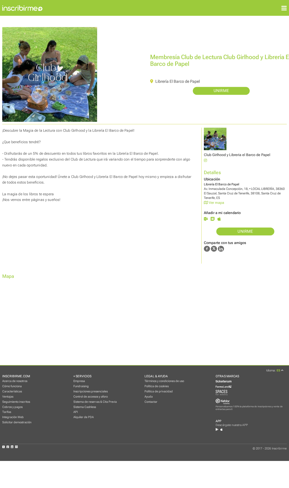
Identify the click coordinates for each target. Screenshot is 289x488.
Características (12, 391)
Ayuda (148, 396)
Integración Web (13, 417)
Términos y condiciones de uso (164, 381)
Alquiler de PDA (83, 417)
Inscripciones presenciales (90, 391)
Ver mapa (216, 202)
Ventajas (7, 396)
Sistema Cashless (84, 407)
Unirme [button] (221, 91)
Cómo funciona (12, 386)
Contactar (150, 401)
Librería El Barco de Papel (177, 81)
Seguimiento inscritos (16, 401)
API (75, 412)
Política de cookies (156, 386)
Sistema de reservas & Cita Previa (95, 401)
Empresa (79, 381)
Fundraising (81, 386)
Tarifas (6, 412)
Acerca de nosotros (14, 381)
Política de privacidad (158, 391)
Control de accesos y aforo (90, 396)
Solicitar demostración (16, 422)
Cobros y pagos (12, 407)
